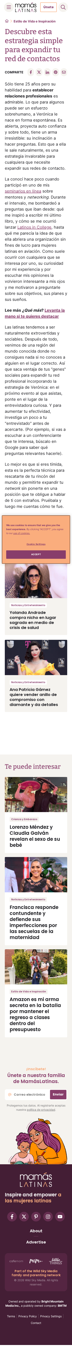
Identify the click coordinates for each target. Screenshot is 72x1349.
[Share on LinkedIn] (47, 72)
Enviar (58, 1094)
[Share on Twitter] (39, 72)
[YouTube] (60, 1216)
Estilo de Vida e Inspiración (35, 21)
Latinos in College (34, 227)
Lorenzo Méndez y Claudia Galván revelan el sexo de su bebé (35, 836)
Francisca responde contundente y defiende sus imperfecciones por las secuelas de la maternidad (34, 922)
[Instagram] (48, 1216)
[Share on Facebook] (30, 72)
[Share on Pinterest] (55, 72)
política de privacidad (41, 1109)
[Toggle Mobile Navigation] (9, 7)
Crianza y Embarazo (24, 819)
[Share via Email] (64, 72)
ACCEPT (36, 554)
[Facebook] (12, 1216)
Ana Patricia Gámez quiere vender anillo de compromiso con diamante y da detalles (34, 697)
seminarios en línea (23, 191)
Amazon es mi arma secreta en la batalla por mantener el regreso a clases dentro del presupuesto (35, 1014)
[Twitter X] (24, 1216)
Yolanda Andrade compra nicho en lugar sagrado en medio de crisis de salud (33, 620)
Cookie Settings (36, 544)
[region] (36, 539)
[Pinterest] (36, 1216)
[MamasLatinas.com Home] (25, 7)
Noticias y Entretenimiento (28, 605)
